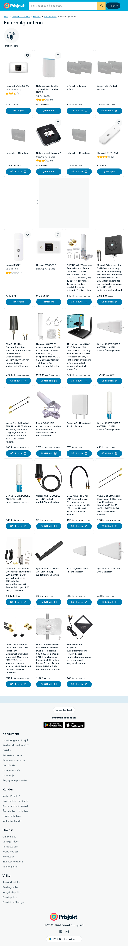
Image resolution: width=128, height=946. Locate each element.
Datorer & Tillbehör (21, 16)
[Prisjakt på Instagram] (67, 931)
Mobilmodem (50, 16)
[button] (27, 55)
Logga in (113, 5)
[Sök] (101, 6)
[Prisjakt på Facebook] (61, 931)
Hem (6, 16)
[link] (18, 83)
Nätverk (37, 16)
